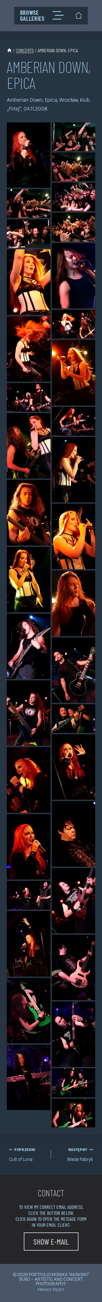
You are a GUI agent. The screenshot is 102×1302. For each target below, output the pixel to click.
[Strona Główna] (9, 50)
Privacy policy (51, 1289)
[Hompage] (78, 15)
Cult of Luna (22, 1155)
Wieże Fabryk (80, 1155)
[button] (28, 155)
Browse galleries (32, 15)
